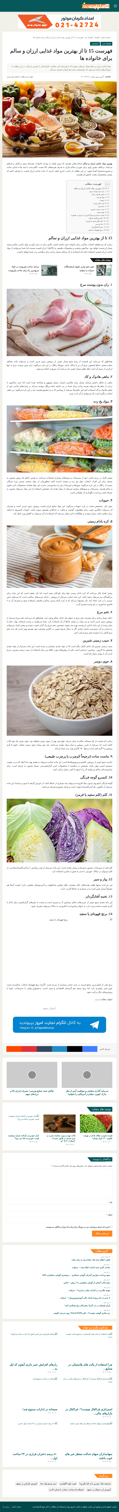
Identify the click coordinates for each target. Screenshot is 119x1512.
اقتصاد (96, 37)
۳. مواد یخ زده (101, 197)
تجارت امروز (65, 171)
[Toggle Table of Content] (106, 184)
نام (110, 1202)
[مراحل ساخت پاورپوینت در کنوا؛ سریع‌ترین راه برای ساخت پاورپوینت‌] (49, 270)
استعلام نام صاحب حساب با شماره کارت (66, 1490)
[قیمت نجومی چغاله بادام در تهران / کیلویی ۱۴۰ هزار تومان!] (96, 1124)
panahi (108, 77)
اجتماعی (95, 44)
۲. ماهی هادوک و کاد (99, 194)
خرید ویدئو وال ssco (48, 1484)
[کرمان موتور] (59, 21)
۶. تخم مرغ (102, 206)
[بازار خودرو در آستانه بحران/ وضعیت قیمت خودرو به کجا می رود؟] (23, 1124)
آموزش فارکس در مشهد (26, 1484)
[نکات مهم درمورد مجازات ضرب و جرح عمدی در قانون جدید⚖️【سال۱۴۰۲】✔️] (59, 1124)
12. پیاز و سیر (100, 224)
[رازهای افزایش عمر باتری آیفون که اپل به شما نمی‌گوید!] (32, 1347)
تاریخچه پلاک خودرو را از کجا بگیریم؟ (95, 1484)
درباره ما (6, 1507)
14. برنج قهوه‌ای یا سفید (96, 230)
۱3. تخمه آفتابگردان (98, 227)
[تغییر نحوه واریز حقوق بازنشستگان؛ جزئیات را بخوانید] (104, 270)
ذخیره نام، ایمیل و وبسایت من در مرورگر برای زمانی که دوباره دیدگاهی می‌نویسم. (78, 1227)
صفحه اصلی (106, 37)
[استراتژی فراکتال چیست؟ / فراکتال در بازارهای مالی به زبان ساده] (87, 1391)
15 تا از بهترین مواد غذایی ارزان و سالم (90, 188)
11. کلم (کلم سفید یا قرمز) (95, 221)
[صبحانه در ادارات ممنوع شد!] (32, 1391)
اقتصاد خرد (88, 37)
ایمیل (109, 1215)
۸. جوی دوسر (101, 212)
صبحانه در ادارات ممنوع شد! (39, 1409)
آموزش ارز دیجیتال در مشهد (99, 1490)
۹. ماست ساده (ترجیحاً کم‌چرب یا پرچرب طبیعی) (88, 215)
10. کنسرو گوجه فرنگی (97, 218)
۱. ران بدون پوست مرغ (98, 191)
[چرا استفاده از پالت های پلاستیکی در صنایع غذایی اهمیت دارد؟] (87, 1347)
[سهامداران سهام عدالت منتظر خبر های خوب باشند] (87, 1436)
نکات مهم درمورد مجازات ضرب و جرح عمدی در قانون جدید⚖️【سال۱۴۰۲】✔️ (61, 1138)
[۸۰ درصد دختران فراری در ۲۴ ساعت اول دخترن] (32, 1436)
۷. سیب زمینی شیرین (98, 209)
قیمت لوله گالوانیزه (68, 1484)
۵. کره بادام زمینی (99, 203)
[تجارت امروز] (96, 6)
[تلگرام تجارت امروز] (59, 1024)
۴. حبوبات (102, 200)
